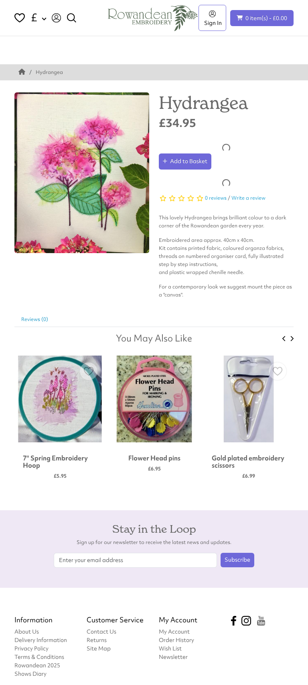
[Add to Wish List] (88, 371)
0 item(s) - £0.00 (266, 18)
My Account (174, 631)
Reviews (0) (34, 319)
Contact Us (101, 631)
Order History (176, 640)
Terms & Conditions (39, 656)
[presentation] (284, 338)
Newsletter (173, 656)
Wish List (170, 648)
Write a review (248, 197)
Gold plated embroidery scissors (248, 462)
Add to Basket (188, 161)
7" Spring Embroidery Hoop (55, 462)
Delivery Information (40, 640)
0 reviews (216, 197)
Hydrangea (49, 72)
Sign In (212, 23)
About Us (26, 631)
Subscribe (237, 559)
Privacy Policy (31, 648)
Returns (97, 640)
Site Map (99, 648)
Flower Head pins (154, 458)
